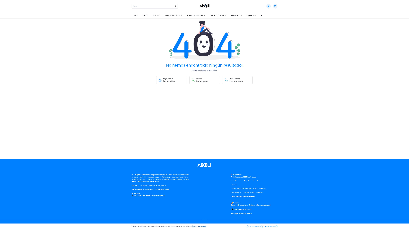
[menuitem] (136, 15)
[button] (204, 219)
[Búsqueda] (176, 6)
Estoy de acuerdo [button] (270, 227)
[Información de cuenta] (268, 6)
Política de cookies (199, 226)
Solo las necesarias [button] (254, 227)
